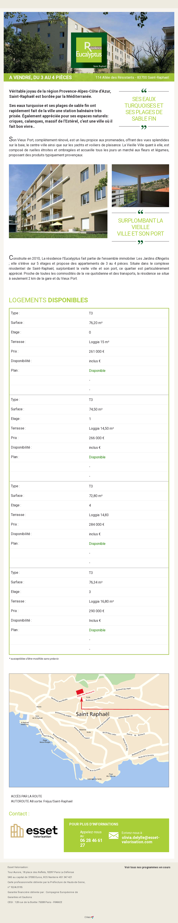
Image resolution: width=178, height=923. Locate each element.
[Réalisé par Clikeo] (92, 917)
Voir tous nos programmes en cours (147, 867)
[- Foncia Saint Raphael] (89, 50)
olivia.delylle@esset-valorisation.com (141, 839)
